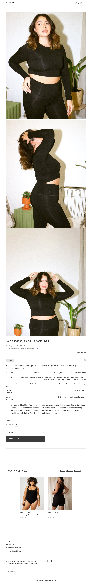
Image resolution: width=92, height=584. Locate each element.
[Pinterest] (51, 561)
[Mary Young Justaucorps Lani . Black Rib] (32, 493)
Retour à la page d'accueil (70, 471)
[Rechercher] (81, 4)
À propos (9, 541)
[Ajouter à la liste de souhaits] (85, 361)
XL (16, 424)
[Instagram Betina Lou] (47, 561)
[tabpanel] (32, 501)
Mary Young (81, 353)
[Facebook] (43, 561)
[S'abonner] (28, 571)
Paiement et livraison (13, 548)
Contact (8, 555)
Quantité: (12, 433)
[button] (23, 349)
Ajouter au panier (15, 439)
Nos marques (10, 544)
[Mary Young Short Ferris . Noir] (60, 493)
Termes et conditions (13, 551)
